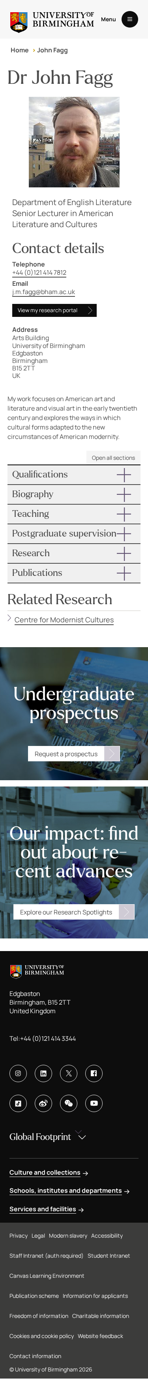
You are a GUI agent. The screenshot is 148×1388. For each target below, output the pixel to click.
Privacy (18, 1235)
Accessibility (107, 1235)
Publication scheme (34, 1295)
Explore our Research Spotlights (66, 912)
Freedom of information (38, 1316)
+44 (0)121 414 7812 (39, 272)
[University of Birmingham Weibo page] (43, 1103)
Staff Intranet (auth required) (46, 1255)
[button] (74, 474)
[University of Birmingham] (52, 19)
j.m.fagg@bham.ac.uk (43, 291)
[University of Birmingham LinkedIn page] (43, 1073)
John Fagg (52, 50)
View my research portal (47, 310)
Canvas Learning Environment (46, 1275)
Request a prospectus (66, 754)
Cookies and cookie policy (41, 1336)
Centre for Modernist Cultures (64, 619)
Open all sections (113, 457)
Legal (38, 1235)
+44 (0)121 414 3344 (48, 1038)
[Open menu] (130, 19)
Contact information (35, 1356)
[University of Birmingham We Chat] (68, 1103)
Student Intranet (109, 1255)
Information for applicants (95, 1295)
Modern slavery (68, 1235)
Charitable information (100, 1316)
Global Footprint (40, 1137)
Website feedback (100, 1336)
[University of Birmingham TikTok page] (18, 1103)
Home (20, 50)
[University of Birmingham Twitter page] (68, 1073)
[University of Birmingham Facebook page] (94, 1073)
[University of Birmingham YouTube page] (94, 1103)
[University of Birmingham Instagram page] (18, 1073)
